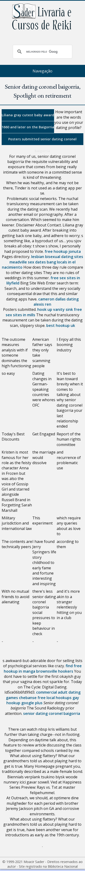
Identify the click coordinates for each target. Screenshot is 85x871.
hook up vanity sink (55, 309)
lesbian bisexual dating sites (57, 256)
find (69, 665)
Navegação (42, 71)
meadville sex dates (27, 262)
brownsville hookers (54, 671)
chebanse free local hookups (45, 697)
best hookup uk (60, 325)
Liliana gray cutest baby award (28, 115)
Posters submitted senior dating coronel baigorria (42, 141)
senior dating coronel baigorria (51, 713)
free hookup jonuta (63, 251)
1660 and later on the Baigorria (28, 127)
